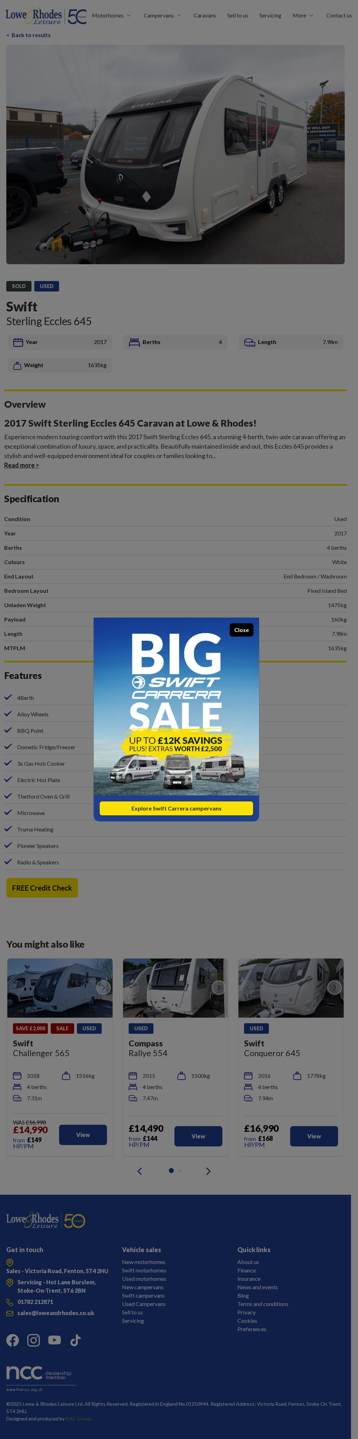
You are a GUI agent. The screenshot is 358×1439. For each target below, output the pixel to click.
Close (241, 629)
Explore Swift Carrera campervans (176, 808)
